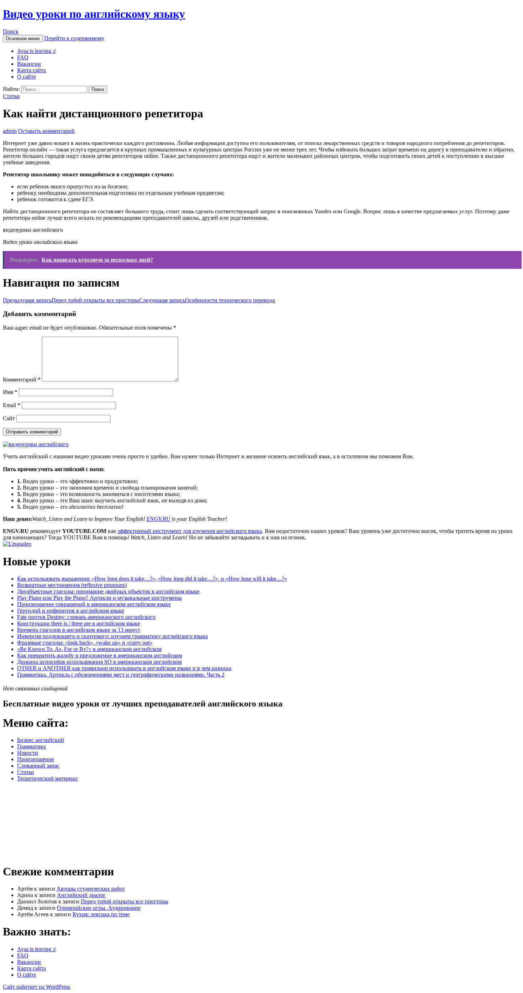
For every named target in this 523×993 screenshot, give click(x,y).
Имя (10, 392)
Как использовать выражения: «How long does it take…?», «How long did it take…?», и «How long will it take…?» (152, 579)
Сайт (9, 418)
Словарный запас (38, 766)
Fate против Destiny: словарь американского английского (86, 617)
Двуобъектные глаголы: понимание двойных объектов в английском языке (108, 591)
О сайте (26, 77)
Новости (27, 753)
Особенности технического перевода (207, 300)
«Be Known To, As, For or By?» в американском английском (89, 649)
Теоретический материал (47, 778)
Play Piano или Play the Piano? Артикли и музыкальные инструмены (99, 598)
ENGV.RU (158, 519)
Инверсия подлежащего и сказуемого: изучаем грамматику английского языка (112, 636)
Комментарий (22, 380)
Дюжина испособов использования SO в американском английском (99, 662)
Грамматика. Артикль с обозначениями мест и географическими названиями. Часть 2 (120, 675)
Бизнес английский (40, 740)
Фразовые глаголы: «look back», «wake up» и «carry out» (84, 643)
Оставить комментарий (46, 131)
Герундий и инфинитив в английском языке (70, 611)
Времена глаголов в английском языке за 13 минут (78, 630)
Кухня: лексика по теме (101, 914)
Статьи (11, 96)
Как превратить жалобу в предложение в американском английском (99, 655)
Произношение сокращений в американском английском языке (94, 604)
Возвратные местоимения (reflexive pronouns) (72, 585)
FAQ (22, 57)
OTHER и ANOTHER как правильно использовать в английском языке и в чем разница (124, 668)
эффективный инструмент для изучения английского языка (189, 531)
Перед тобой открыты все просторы (71, 300)
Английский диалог (81, 895)
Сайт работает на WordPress (36, 987)
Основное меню (23, 38)
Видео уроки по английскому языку (94, 13)
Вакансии (29, 64)
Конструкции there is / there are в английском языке (78, 623)
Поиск (11, 31)
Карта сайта (31, 70)
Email (11, 405)
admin (10, 131)
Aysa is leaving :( (36, 51)
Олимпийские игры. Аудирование (99, 908)
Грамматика (31, 746)
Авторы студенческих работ (91, 889)
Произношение (35, 759)
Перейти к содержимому (74, 38)
